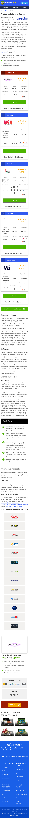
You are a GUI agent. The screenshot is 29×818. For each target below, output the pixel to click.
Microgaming (6, 790)
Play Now (14, 102)
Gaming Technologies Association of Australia (14, 504)
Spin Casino (19, 773)
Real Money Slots (7, 771)
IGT (3, 794)
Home (2, 10)
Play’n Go (5, 801)
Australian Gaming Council (14, 506)
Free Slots (5, 7)
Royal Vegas (19, 776)
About (4, 813)
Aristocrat (11, 400)
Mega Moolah (20, 790)
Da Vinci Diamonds (21, 794)
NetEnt (4, 797)
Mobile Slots (5, 774)
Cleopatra (19, 797)
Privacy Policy (15, 815)
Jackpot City (19, 769)
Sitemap (9, 813)
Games (24, 7)
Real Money (16, 7)
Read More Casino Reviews (12, 309)
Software (7, 10)
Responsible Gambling (20, 813)
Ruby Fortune (20, 780)
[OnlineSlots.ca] (9, 3)
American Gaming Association (10, 503)
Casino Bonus (6, 778)
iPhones (3, 359)
